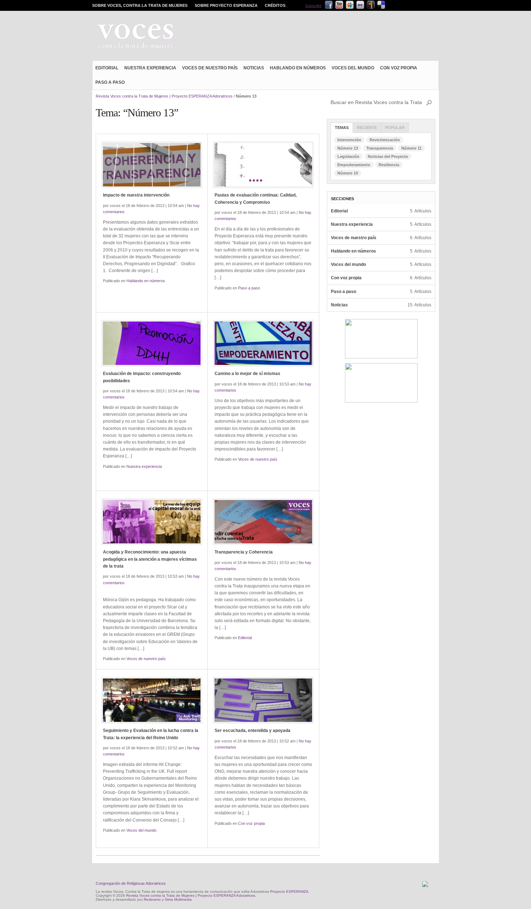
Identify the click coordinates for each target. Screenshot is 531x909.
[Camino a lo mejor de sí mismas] (263, 343)
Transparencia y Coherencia (244, 552)
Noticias (253, 67)
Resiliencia (389, 165)
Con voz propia (398, 67)
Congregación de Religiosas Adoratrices (131, 883)
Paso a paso (110, 82)
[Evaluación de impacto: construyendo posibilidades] (151, 343)
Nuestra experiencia (150, 67)
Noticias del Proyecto (388, 156)
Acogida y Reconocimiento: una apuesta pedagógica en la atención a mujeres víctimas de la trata (150, 559)
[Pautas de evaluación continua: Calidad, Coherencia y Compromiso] (263, 164)
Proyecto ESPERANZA (289, 891)
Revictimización (385, 140)
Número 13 (347, 148)
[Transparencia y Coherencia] (263, 521)
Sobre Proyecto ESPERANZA (226, 5)
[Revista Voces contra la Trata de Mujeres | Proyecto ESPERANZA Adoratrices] (135, 37)
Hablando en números (298, 67)
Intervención (349, 140)
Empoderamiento (353, 165)
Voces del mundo (353, 67)
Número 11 (411, 148)
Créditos (275, 5)
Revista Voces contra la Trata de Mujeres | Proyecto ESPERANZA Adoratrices (164, 96)
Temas (342, 127)
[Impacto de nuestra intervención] (151, 164)
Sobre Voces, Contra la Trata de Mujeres (139, 5)
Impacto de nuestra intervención (136, 195)
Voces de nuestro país (210, 67)
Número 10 (347, 173)
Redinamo (152, 899)
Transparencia (379, 148)
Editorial (106, 67)
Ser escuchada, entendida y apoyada (252, 730)
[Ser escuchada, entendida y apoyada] (263, 700)
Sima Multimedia (178, 899)
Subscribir (313, 6)
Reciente (367, 127)
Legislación (348, 156)
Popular (395, 127)
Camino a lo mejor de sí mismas (247, 373)
